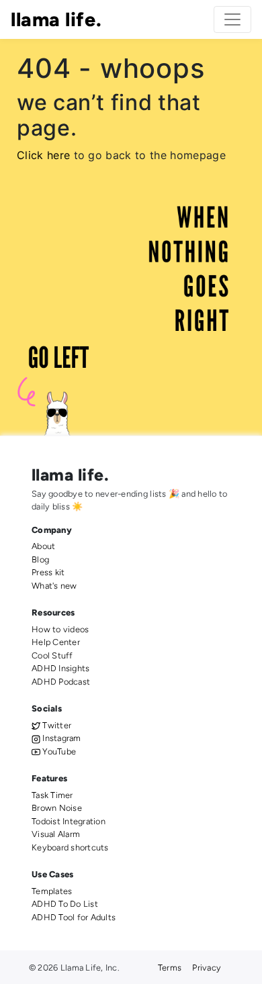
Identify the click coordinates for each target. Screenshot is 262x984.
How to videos (60, 629)
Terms (169, 968)
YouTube (58, 751)
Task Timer (52, 795)
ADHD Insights (60, 668)
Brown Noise (57, 808)
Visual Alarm (56, 834)
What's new (54, 586)
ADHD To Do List (65, 904)
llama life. (56, 19)
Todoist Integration (68, 821)
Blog (40, 559)
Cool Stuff (52, 655)
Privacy (206, 968)
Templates (52, 891)
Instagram (60, 738)
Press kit (48, 572)
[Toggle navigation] (232, 19)
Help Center (56, 642)
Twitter (55, 725)
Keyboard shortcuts (70, 847)
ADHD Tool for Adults (74, 917)
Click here (43, 155)
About (43, 546)
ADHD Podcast (61, 682)
